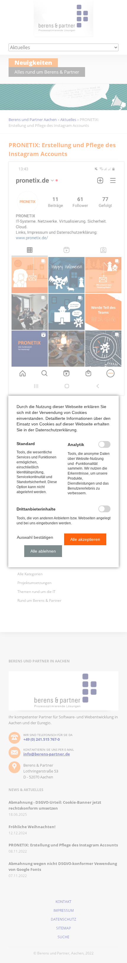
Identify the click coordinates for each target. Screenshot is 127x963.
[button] (35, 537)
